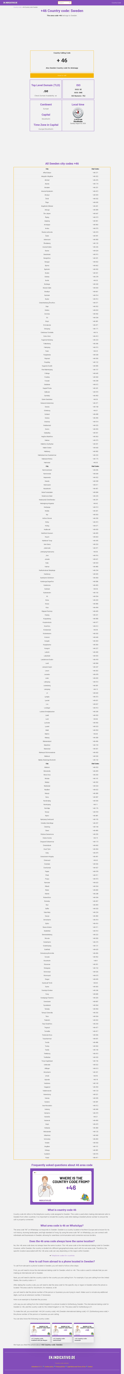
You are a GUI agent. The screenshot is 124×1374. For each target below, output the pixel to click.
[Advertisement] (62, 31)
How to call (62, 75)
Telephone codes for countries (63, 1256)
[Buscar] (70, 2)
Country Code (116, 3)
